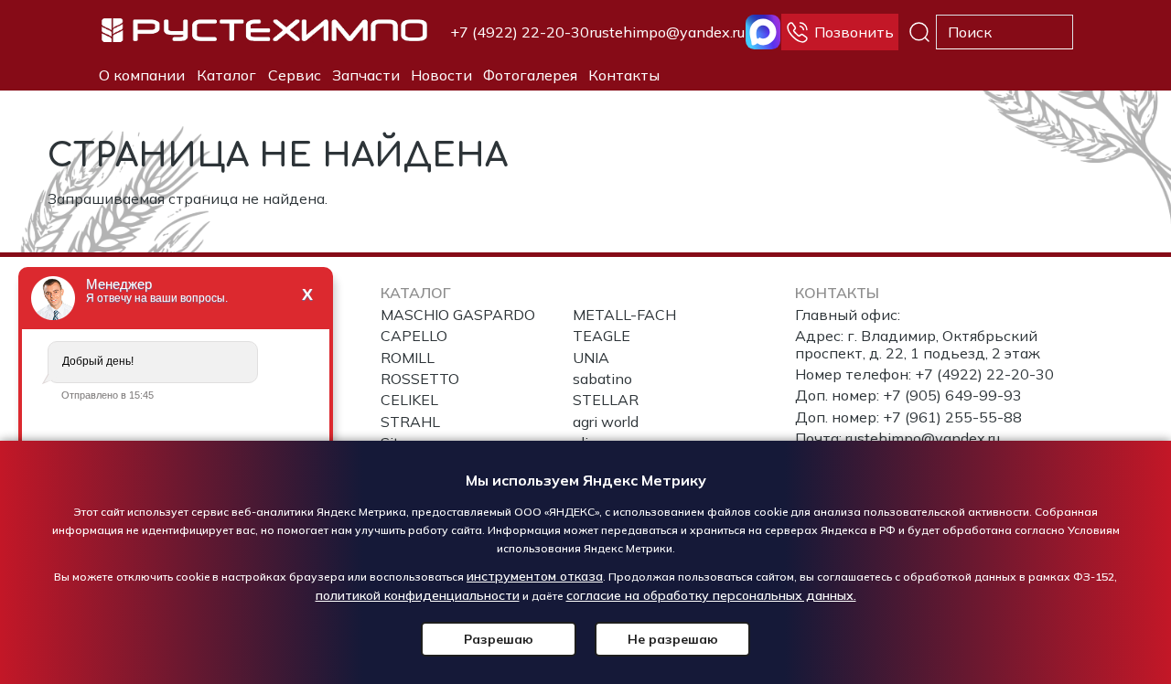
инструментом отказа (535, 576)
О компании (142, 75)
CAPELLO (414, 335)
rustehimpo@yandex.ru (667, 32)
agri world (606, 421)
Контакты (624, 75)
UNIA (591, 357)
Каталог (226, 75)
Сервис (294, 75)
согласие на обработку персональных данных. (711, 595)
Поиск (919, 32)
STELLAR (606, 399)
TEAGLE (601, 335)
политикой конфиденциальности (418, 595)
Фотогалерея (530, 75)
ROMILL (408, 357)
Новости (441, 75)
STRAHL (410, 421)
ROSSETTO (420, 378)
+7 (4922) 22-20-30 (519, 32)
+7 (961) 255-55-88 (952, 417)
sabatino (602, 378)
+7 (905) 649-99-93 (952, 395)
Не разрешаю (673, 639)
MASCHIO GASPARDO (458, 314)
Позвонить (854, 32)
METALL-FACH (624, 314)
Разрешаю (498, 639)
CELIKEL (409, 399)
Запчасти (366, 75)
